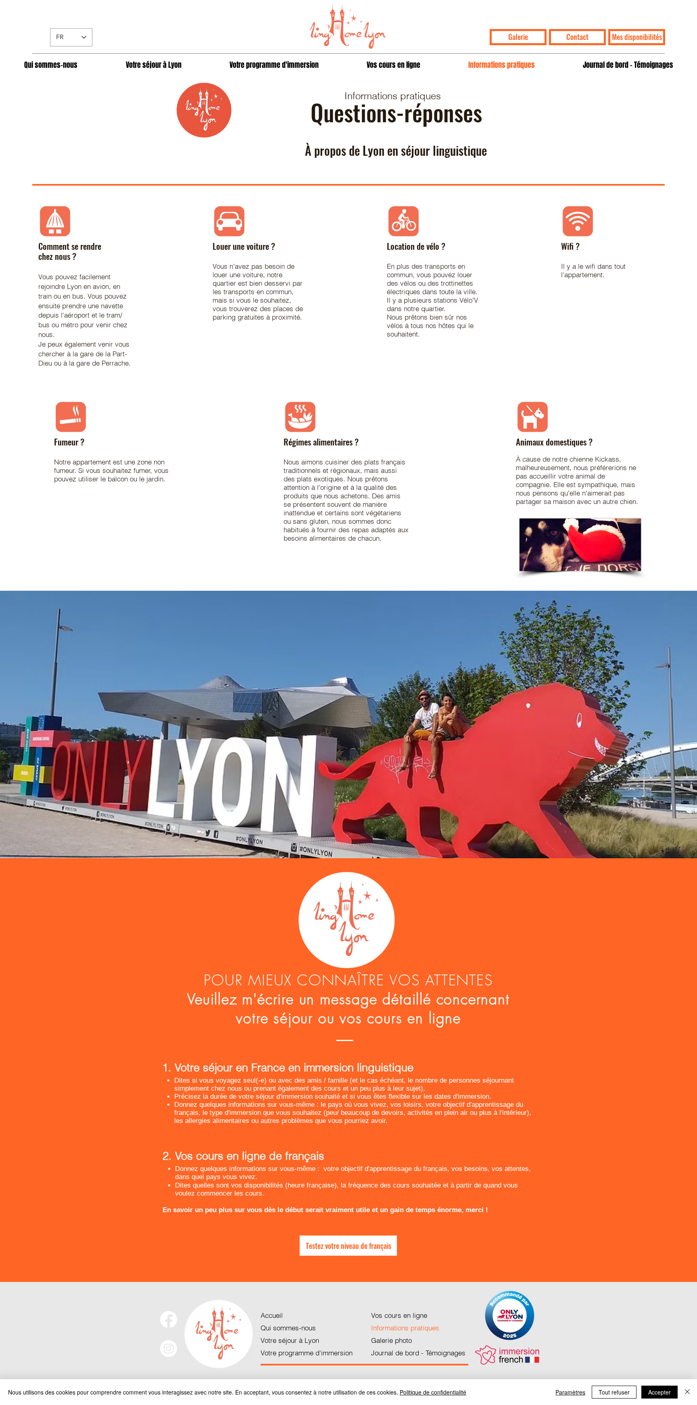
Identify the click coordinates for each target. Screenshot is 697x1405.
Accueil (272, 1315)
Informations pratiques (405, 1327)
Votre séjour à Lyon (290, 1340)
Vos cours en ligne (399, 1315)
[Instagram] (168, 1348)
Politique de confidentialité (433, 1392)
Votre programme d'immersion (307, 1353)
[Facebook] (168, 1319)
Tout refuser (614, 1392)
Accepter (659, 1392)
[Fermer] (687, 1392)
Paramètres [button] (570, 1392)
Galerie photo (391, 1340)
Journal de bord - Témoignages (418, 1353)
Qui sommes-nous (288, 1327)
